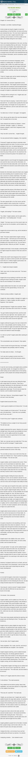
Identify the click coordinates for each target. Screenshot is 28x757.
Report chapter (10, 751)
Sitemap (15, 755)
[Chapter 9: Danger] (9, 14)
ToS (12, 755)
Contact (10, 755)
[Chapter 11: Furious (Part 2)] (18, 14)
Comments (19, 751)
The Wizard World (14, 8)
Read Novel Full (9, 2)
